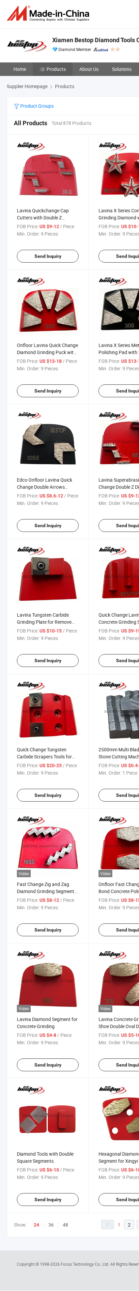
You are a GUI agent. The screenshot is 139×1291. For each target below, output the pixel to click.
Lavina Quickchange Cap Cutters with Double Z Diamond (43, 217)
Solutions (122, 69)
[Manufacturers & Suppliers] (49, 13)
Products (56, 69)
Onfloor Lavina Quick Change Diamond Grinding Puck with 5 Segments (47, 352)
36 (51, 1224)
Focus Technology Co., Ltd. (85, 1264)
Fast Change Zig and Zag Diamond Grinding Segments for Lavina (47, 891)
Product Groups (36, 106)
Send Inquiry (47, 256)
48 (65, 1224)
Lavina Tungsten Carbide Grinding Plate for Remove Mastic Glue (44, 622)
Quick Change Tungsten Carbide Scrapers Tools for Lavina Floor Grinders (44, 756)
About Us (89, 69)
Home (19, 69)
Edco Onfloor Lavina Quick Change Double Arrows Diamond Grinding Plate (44, 487)
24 (36, 1225)
